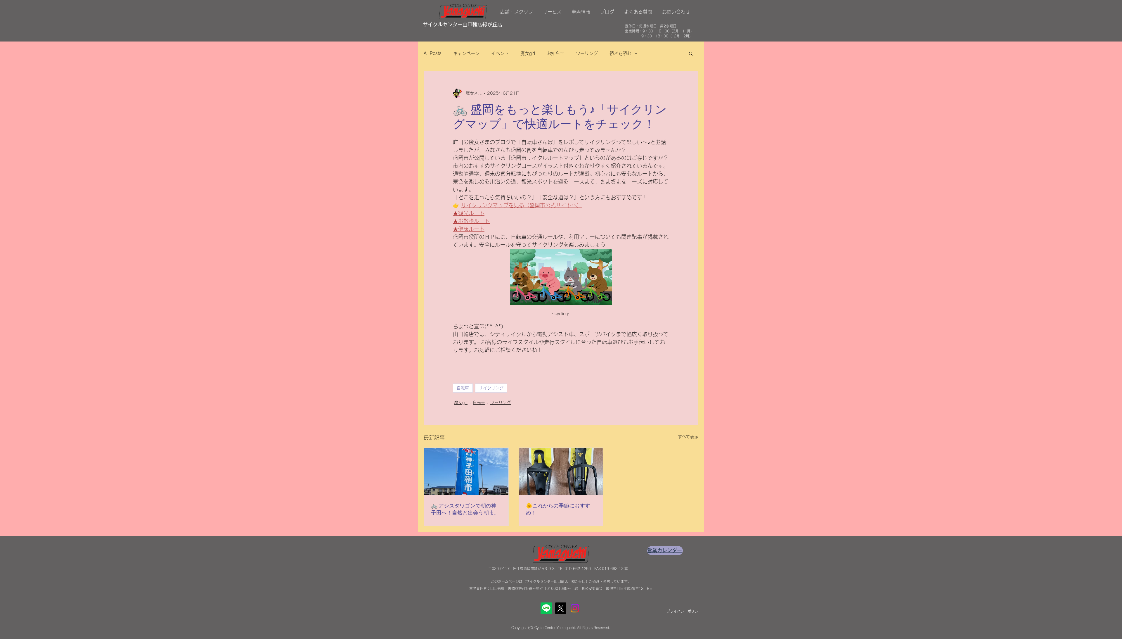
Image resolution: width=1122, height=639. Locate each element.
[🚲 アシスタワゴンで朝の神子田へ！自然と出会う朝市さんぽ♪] (466, 471)
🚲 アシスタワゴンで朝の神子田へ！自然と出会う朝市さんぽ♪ (465, 509)
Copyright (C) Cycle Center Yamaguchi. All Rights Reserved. (560, 627)
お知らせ (555, 53)
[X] (560, 608)
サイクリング (491, 388)
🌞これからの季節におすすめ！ (558, 509)
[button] (691, 53)
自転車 (463, 388)
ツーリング (587, 53)
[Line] (546, 608)
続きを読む (620, 53)
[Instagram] (575, 608)
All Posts (432, 53)
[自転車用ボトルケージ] (561, 471)
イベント (500, 53)
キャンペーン (466, 53)
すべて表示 (688, 437)
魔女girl (527, 53)
